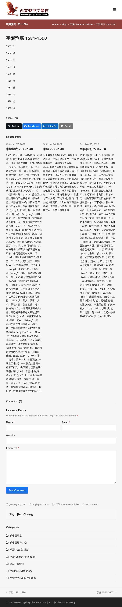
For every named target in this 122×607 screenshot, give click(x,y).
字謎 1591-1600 (105, 592)
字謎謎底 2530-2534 (93, 149)
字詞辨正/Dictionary (21, 570)
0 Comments (92, 504)
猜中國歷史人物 (18, 542)
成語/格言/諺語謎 (19, 549)
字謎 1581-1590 (16, 592)
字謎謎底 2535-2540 (19, 149)
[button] (114, 9)
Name (10, 422)
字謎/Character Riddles (67, 504)
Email (66, 422)
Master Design (68, 602)
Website (10, 435)
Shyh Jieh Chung (41, 504)
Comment (12, 448)
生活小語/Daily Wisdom (23, 577)
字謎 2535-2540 (53, 149)
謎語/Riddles (17, 563)
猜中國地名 (16, 535)
